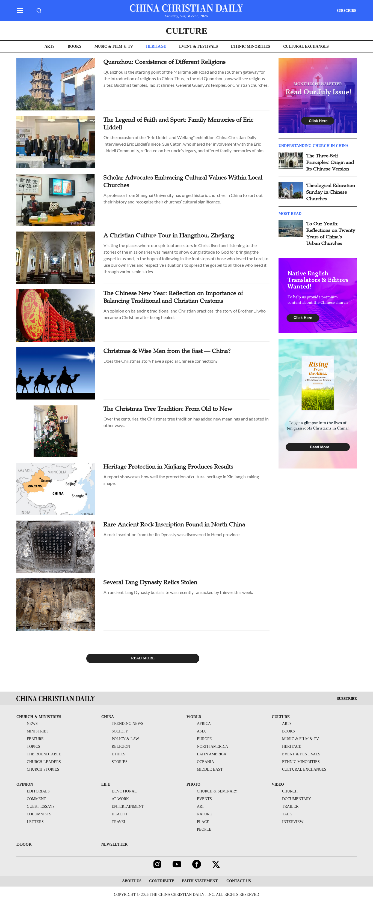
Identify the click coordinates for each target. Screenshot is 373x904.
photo (193, 784)
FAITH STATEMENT (200, 881)
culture (186, 31)
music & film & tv (113, 46)
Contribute (161, 881)
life (105, 784)
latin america (211, 754)
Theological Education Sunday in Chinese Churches (330, 192)
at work (120, 799)
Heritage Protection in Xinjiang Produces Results (168, 466)
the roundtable (44, 754)
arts (50, 46)
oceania (205, 762)
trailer (290, 806)
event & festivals (198, 46)
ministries (38, 731)
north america (212, 746)
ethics (118, 754)
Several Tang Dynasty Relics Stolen (150, 582)
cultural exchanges (306, 46)
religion (121, 746)
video (278, 784)
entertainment (128, 806)
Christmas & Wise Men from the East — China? (167, 351)
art (200, 806)
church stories (43, 769)
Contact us (238, 881)
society (120, 731)
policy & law (125, 739)
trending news (127, 724)
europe (204, 739)
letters (35, 822)
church (290, 791)
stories (120, 762)
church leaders (44, 762)
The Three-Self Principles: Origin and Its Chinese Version (330, 162)
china (107, 717)
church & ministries (38, 717)
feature (35, 739)
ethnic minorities (250, 46)
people (204, 829)
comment (36, 799)
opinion (24, 784)
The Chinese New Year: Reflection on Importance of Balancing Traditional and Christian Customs (173, 296)
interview (292, 822)
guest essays (41, 806)
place (203, 822)
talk (287, 814)
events (204, 799)
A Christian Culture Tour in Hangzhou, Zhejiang (168, 235)
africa (204, 724)
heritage (156, 46)
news (32, 724)
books (74, 46)
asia (201, 731)
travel (119, 822)
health (119, 814)
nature (204, 814)
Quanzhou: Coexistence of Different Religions (164, 61)
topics (33, 746)
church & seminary (217, 791)
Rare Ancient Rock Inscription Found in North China (174, 524)
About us (131, 881)
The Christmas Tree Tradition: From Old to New (167, 408)
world (194, 717)
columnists (39, 814)
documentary (296, 799)
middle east (210, 769)
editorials (38, 791)
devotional (124, 791)
